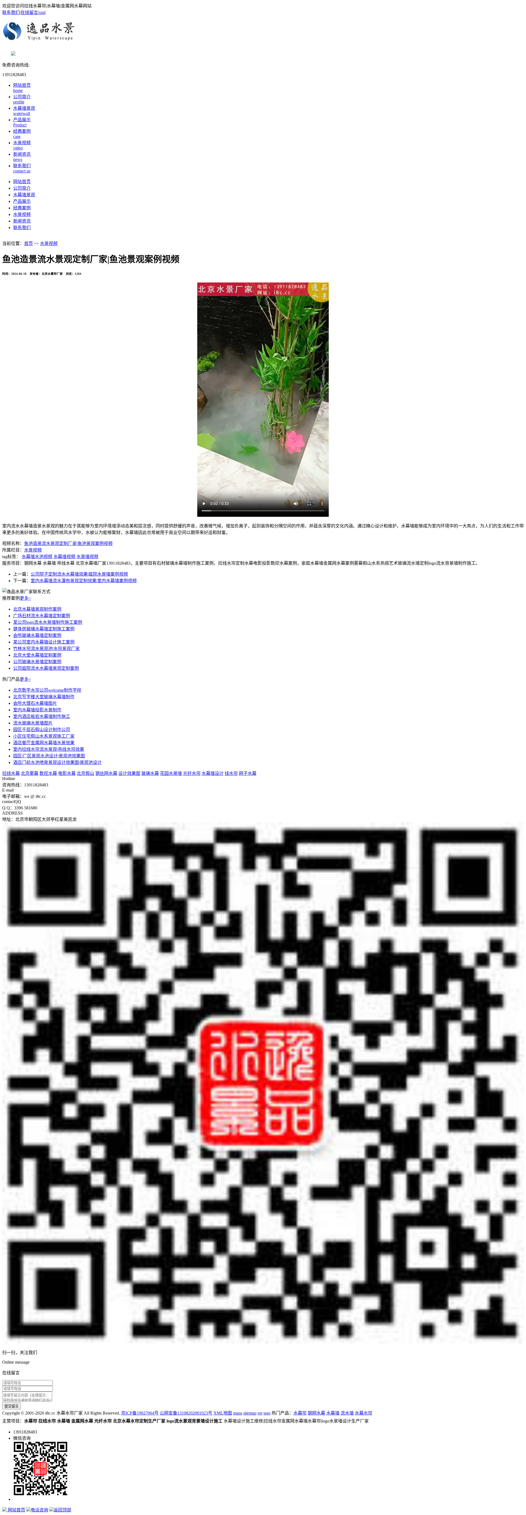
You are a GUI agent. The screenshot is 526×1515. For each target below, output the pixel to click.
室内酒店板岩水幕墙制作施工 (41, 716)
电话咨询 (39, 1510)
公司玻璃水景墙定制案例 (37, 661)
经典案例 (22, 208)
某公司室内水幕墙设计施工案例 (44, 642)
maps (237, 1413)
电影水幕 (67, 773)
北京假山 (85, 773)
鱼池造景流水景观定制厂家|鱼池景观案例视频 (68, 543)
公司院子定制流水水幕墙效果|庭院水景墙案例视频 (79, 574)
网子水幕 (247, 773)
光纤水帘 (192, 773)
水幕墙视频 (64, 556)
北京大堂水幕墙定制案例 (37, 655)
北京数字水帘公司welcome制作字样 (47, 690)
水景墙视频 (87, 556)
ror (260, 1413)
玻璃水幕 (150, 773)
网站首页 (22, 181)
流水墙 (347, 1413)
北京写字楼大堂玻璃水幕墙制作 (44, 696)
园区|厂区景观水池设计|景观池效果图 (49, 756)
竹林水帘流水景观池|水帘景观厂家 (46, 648)
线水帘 (231, 773)
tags (267, 1413)
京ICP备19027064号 (140, 1413)
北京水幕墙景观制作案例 (37, 609)
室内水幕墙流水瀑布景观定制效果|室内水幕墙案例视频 (84, 580)
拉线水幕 (11, 773)
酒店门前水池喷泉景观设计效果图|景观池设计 (57, 762)
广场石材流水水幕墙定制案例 (41, 615)
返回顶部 (62, 1510)
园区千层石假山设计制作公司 (41, 729)
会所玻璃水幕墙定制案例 (37, 635)
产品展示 (22, 201)
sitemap (249, 1413)
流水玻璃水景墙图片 (33, 723)
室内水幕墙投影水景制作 (37, 710)
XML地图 (222, 1413)
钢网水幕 (316, 1413)
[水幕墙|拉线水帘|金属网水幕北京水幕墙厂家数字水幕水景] (263, 32)
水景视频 (22, 214)
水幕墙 (332, 1413)
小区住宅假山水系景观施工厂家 (44, 736)
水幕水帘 (363, 1413)
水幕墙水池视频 (37, 556)
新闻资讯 (22, 221)
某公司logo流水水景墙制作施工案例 (47, 622)
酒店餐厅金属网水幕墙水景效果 (44, 742)
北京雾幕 (29, 773)
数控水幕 (48, 773)
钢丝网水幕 (106, 773)
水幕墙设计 (213, 773)
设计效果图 (129, 773)
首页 (28, 243)
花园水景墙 (171, 773)
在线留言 (29, 12)
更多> (25, 598)
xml (42, 12)
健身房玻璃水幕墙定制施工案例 (44, 629)
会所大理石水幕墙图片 (35, 703)
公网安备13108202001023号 (186, 1413)
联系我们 (11, 12)
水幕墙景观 (24, 194)
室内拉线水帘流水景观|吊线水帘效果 (48, 749)
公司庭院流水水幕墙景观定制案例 (46, 668)
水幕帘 (300, 1413)
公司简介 (22, 188)
